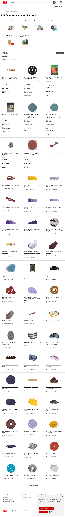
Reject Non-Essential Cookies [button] (47, 508)
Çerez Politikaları (29, 510)
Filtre (60, 53)
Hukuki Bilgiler (11, 510)
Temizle (13, 59)
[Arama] (54, 2)
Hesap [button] (58, 6)
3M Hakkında (5, 497)
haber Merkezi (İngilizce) (26, 497)
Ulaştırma (4, 59)
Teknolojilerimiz (5, 503)
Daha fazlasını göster (33, 485)
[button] (54, 512)
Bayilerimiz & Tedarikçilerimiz (8, 501)
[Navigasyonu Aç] (61, 3)
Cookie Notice (43, 505)
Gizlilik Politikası (20, 510)
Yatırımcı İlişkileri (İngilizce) (8, 499)
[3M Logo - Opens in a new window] (4, 2)
